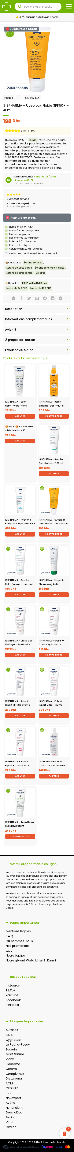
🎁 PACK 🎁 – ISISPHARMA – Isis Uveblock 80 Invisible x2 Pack (19, 430)
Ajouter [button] (20, 416)
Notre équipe (15, 955)
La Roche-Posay (18, 1044)
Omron (11, 1127)
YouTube (12, 995)
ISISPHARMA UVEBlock (34, 283)
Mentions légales (18, 931)
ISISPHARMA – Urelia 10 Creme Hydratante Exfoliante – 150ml (51, 644)
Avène (10, 1103)
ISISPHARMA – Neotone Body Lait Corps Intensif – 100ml (20, 523)
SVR (8, 1093)
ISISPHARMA (32, 98)
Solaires (40, 272)
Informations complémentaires (28, 319)
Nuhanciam (14, 1108)
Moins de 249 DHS (16, 288)
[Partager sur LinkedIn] (52, 299)
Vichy (10, 1059)
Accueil (8, 98)
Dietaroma (14, 1078)
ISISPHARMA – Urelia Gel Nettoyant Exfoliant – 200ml (18, 644)
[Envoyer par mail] (37, 299)
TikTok (10, 990)
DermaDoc (14, 1112)
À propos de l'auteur (20, 340)
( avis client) (28, 130)
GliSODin (12, 1088)
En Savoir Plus (53, 416)
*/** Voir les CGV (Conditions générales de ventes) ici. (32, 253)
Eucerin (11, 1049)
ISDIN (9, 1035)
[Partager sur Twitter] (29, 299)
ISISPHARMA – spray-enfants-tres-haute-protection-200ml (51, 405)
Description (13, 309)
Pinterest (12, 1005)
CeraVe (11, 1069)
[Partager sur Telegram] (60, 299)
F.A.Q (9, 936)
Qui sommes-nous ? (20, 941)
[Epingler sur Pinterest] (45, 299)
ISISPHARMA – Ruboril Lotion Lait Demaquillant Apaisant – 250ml (53, 765)
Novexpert (13, 1098)
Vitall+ (10, 1122)
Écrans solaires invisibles (49, 267)
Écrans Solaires (33, 262)
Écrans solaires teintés (19, 272)
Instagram (13, 985)
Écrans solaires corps (19, 267)
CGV (9, 951)
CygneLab (13, 1040)
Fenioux (11, 1117)
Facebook (13, 1000)
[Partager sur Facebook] (21, 299)
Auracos (12, 1030)
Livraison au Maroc (19, 350)
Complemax (15, 1074)
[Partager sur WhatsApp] (13, 299)
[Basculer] (6, 309)
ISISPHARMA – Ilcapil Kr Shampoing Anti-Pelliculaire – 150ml (51, 583)
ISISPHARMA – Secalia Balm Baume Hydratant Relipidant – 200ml (19, 583)
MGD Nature (15, 1054)
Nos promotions (17, 946)
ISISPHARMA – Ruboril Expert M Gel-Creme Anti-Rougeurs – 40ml (52, 705)
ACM (9, 1083)
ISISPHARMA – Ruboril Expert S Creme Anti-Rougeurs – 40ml (17, 765)
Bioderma (13, 1064)
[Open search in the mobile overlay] (38, 6)
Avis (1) (10, 330)
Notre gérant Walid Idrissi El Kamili (31, 960)
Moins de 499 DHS (40, 288)
